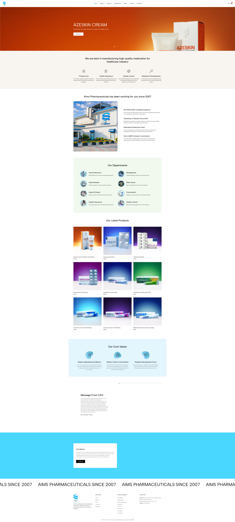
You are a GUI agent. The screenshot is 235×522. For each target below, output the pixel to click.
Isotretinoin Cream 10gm (110, 292)
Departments (117, 3)
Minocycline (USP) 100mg (80, 292)
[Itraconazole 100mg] (117, 240)
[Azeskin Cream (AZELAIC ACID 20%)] (87, 240)
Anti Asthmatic (120, 497)
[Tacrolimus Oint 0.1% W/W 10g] (117, 311)
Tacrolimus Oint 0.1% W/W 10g (111, 327)
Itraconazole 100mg (109, 257)
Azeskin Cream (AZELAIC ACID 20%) (83, 257)
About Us (109, 3)
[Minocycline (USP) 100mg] (87, 276)
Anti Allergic (120, 510)
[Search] (229, 3)
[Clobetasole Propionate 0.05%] (147, 276)
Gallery (125, 3)
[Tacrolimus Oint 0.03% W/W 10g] (87, 311)
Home (95, 3)
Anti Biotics (120, 504)
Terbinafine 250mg (138, 257)
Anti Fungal (120, 508)
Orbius (132, 519)
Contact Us (139, 3)
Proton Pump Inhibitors (122, 502)
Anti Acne (119, 506)
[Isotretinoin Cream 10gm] (117, 276)
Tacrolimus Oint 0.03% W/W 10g (82, 327)
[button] (114, 46)
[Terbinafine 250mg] (147, 240)
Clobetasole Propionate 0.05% (142, 292)
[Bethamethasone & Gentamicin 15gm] (147, 311)
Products (102, 3)
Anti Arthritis (120, 513)
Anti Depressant (121, 500)
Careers (132, 3)
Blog (96, 502)
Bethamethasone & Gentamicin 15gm (143, 327)
